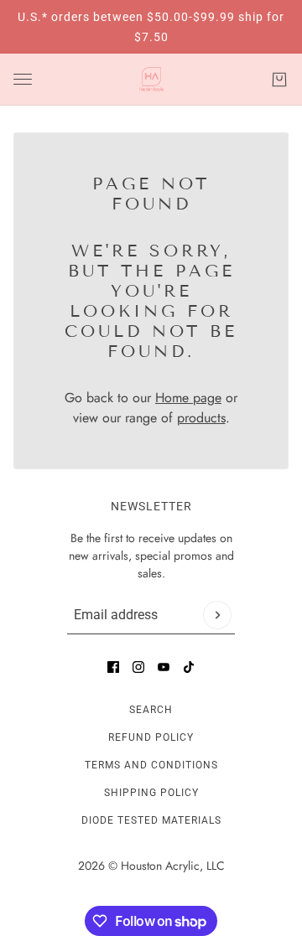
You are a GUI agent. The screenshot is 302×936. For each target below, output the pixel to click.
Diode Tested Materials (151, 820)
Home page (188, 397)
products (201, 417)
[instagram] (138, 667)
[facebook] (113, 667)
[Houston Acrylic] (151, 79)
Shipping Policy (151, 793)
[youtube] (163, 667)
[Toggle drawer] (22, 79)
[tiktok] (189, 667)
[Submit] (217, 615)
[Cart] (279, 79)
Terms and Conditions (151, 765)
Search (151, 710)
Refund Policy (151, 737)
